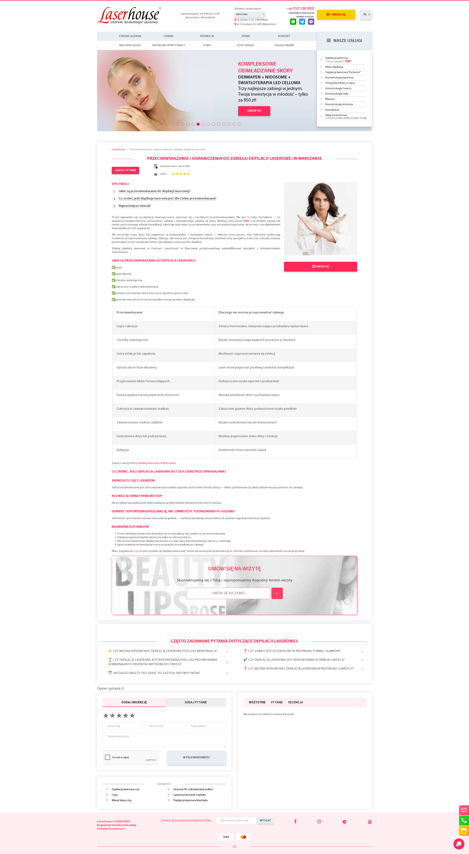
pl (365, 14)
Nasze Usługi (347, 41)
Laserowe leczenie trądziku (189, 795)
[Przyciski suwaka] (177, 124)
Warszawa (242, 14)
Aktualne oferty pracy (168, 45)
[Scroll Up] (235, 846)
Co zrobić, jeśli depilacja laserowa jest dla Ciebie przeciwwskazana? (167, 198)
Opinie (245, 36)
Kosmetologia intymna (339, 104)
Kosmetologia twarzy (338, 88)
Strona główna (130, 36)
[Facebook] (295, 821)
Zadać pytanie (125, 170)
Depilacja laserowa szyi (125, 789)
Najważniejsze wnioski (135, 206)
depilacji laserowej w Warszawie (157, 463)
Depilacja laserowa (338, 60)
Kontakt (284, 36)
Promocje (207, 36)
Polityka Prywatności (111, 828)
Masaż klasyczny (122, 800)
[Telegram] (344, 821)
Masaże (330, 99)
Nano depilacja (334, 67)
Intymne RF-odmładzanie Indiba (193, 789)
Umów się (338, 14)
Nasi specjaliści (130, 45)
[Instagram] (319, 821)
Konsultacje (332, 110)
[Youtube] (370, 821)
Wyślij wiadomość (196, 757)
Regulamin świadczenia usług (116, 825)
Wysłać (265, 820)
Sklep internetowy (346, 117)
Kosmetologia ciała (336, 93)
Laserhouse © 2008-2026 (113, 821)
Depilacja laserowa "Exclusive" (343, 72)
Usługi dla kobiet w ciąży (340, 83)
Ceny (115, 795)
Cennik (168, 36)
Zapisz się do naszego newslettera (186, 820)
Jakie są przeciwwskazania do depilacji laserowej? (154, 191)
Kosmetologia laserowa (339, 77)
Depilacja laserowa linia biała (190, 800)
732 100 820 (300, 9)
